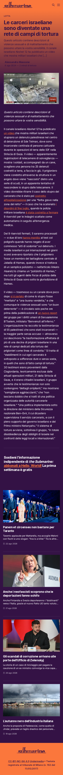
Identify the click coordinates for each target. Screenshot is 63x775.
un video (9, 133)
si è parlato (17, 296)
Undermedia (37, 761)
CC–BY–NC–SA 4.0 (18, 761)
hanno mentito (31, 237)
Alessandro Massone (17, 62)
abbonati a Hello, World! (23, 466)
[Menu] (58, 4)
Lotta (7, 16)
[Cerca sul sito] (53, 4)
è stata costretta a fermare (42, 212)
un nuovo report (47, 313)
